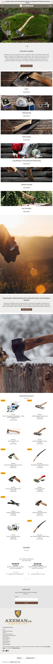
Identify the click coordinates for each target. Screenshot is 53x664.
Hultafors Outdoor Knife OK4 (13, 512)
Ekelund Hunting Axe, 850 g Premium (13, 464)
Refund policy (6, 642)
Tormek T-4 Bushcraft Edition (13, 536)
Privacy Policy (6, 639)
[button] (25, 579)
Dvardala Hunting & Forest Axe (39, 441)
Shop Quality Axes (26, 309)
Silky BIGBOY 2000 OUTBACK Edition (40, 464)
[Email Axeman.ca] (3, 651)
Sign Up (26, 603)
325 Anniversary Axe (40, 488)
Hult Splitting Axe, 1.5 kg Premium (40, 416)
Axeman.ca (7, 662)
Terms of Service (6, 638)
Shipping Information (8, 631)
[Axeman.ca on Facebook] (5, 651)
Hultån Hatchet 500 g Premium (39, 512)
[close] (51, 2)
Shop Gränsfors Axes (26, 66)
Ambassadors (6, 637)
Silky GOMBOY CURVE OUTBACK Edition (39, 536)
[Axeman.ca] (26, 5)
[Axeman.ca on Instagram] (6, 651)
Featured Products (26, 396)
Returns (4, 632)
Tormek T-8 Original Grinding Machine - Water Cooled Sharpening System (13, 416)
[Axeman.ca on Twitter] (8, 651)
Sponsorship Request (8, 634)
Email (16, 596)
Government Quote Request (9, 635)
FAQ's (4, 629)
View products (26, 92)
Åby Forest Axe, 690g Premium (13, 488)
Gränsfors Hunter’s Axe (13, 441)
